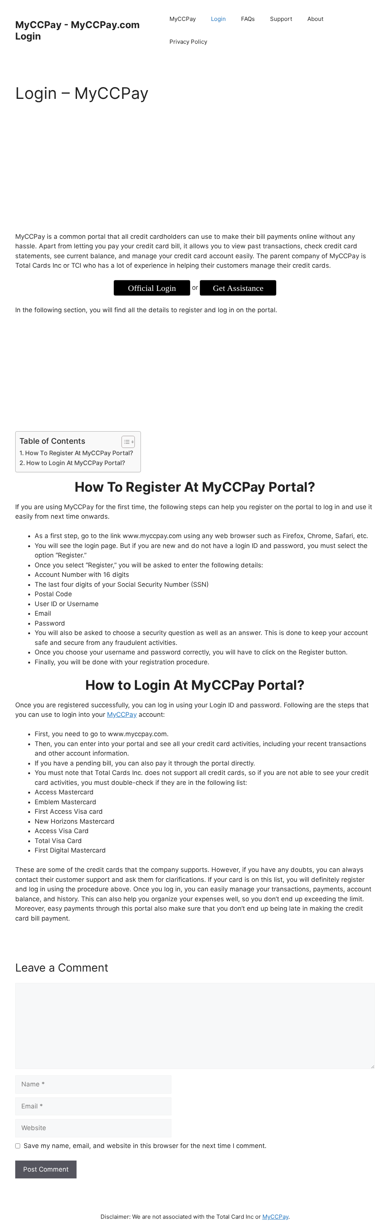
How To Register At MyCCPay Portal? (79, 453)
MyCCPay (182, 18)
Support (281, 18)
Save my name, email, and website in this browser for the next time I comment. (145, 1146)
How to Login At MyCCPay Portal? (75, 463)
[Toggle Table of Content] (124, 441)
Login (218, 18)
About (315, 18)
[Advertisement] (195, 169)
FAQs (248, 18)
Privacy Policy (188, 41)
